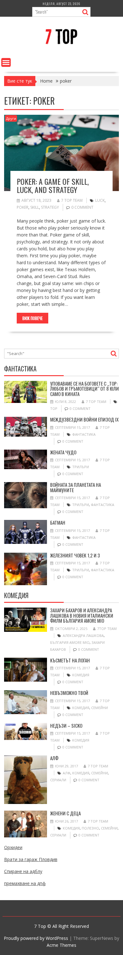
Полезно (90, 828)
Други (11, 118)
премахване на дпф (25, 883)
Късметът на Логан (70, 660)
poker (22, 207)
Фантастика (84, 434)
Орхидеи (13, 847)
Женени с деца (65, 813)
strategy (50, 207)
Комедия (80, 675)
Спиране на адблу (23, 871)
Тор (53, 408)
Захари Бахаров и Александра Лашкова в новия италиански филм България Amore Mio (81, 615)
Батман (57, 522)
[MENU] (6, 62)
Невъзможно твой (69, 692)
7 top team (72, 200)
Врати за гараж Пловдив (30, 859)
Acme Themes (61, 945)
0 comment (82, 207)
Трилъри (80, 466)
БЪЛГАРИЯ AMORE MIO (70, 642)
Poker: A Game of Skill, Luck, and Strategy (53, 185)
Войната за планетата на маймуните (75, 487)
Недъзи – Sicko (66, 725)
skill (34, 207)
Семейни (99, 707)
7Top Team (107, 628)
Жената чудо (63, 452)
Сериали (58, 779)
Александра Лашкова (83, 635)
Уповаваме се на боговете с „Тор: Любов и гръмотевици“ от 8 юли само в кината (84, 388)
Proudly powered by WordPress (36, 938)
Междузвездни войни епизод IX (84, 419)
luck (100, 200)
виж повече (32, 318)
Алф (54, 757)
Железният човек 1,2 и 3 (75, 555)
